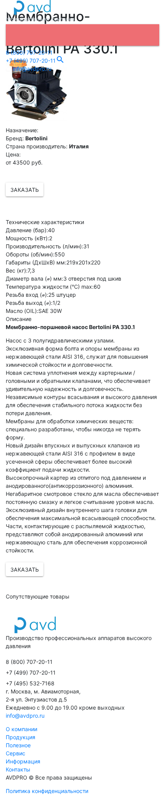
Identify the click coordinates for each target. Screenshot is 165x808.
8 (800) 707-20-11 (29, 52)
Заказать (24, 189)
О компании (21, 729)
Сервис (15, 753)
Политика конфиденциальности (47, 791)
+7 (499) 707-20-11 (31, 60)
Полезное (18, 745)
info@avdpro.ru (31, 68)
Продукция (20, 737)
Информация (23, 761)
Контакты (18, 769)
